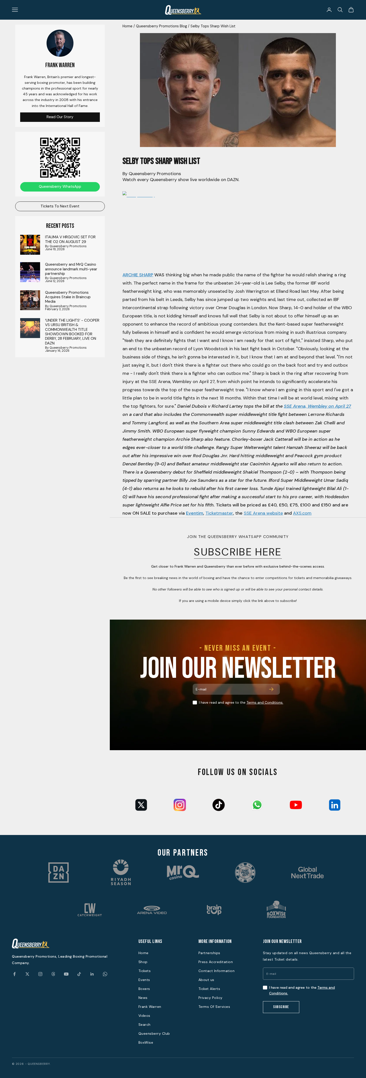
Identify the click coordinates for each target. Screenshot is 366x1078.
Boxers (144, 988)
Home (127, 26)
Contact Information (216, 971)
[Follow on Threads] (53, 974)
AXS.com (302, 513)
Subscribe (281, 1007)
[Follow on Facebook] (14, 974)
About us (206, 980)
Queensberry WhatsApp (60, 186)
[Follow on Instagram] (40, 974)
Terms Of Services (214, 1006)
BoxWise (145, 1042)
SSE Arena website (263, 513)
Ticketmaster (219, 513)
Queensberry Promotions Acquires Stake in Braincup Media (68, 297)
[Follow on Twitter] (27, 974)
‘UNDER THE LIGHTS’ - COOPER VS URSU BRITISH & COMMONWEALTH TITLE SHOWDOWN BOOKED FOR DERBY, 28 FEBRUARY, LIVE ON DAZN (72, 331)
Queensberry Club (154, 1033)
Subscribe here (238, 552)
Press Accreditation (215, 962)
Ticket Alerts (209, 988)
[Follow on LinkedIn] (92, 974)
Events (144, 980)
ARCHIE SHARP (137, 275)
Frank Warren (149, 1006)
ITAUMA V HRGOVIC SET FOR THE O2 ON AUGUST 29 (70, 239)
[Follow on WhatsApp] (105, 974)
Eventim (194, 513)
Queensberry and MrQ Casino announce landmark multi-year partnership (71, 269)
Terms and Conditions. (264, 702)
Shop (143, 962)
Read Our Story (60, 116)
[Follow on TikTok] (79, 974)
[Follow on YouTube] (66, 974)
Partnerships (209, 953)
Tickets (144, 971)
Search (144, 1024)
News (143, 997)
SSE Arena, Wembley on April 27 (317, 406)
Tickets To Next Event (60, 206)
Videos (144, 1015)
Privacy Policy (210, 997)
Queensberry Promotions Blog (161, 26)
